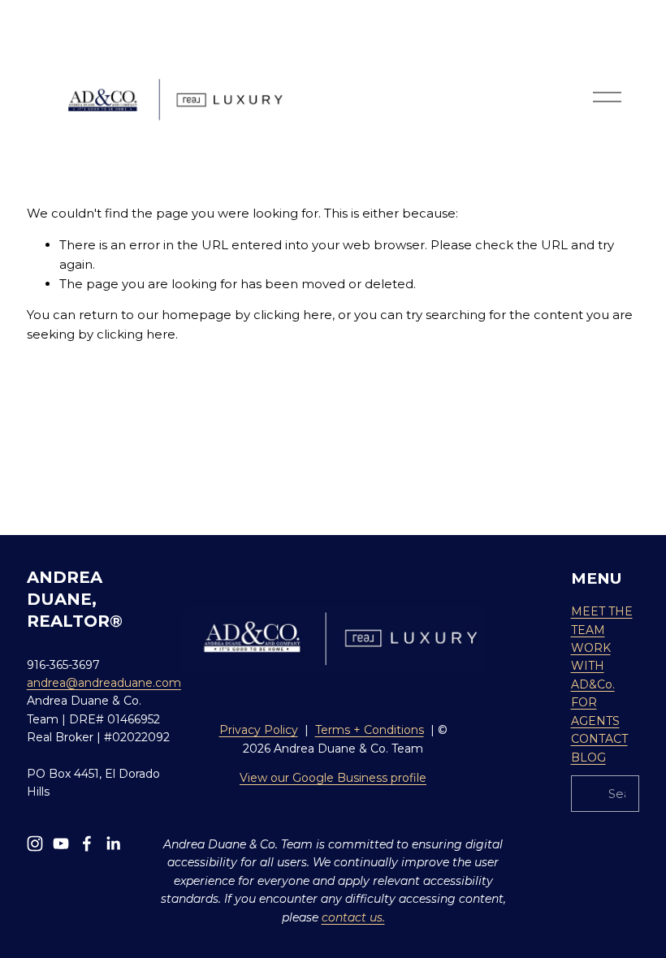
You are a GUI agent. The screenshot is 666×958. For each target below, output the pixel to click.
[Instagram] (35, 843)
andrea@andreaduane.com (104, 682)
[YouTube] (61, 843)
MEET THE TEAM (602, 620)
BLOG (588, 757)
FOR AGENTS (595, 711)
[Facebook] (87, 843)
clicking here (292, 314)
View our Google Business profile (333, 777)
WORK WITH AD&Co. (593, 666)
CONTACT (599, 738)
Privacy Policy (258, 730)
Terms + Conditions (369, 730)
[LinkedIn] (113, 843)
